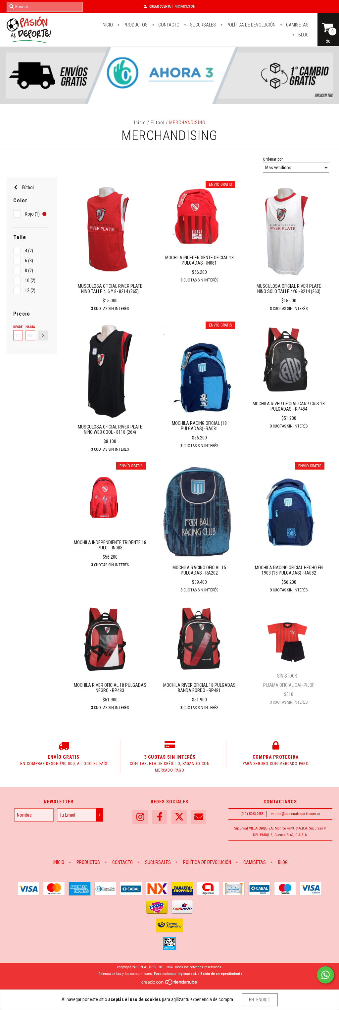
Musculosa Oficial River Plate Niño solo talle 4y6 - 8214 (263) (289, 288)
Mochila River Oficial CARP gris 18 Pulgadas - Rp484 (289, 406)
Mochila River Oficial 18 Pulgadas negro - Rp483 (110, 687)
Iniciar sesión (184, 6)
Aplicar (43, 335)
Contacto (168, 24)
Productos (135, 24)
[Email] (198, 817)
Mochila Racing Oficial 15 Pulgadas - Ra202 (199, 570)
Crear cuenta (160, 6)
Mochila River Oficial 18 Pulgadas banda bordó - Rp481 (199, 687)
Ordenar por (273, 159)
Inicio (107, 24)
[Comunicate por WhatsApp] (325, 975)
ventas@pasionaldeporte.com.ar (295, 814)
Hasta (30, 327)
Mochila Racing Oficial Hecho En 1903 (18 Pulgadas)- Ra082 (289, 570)
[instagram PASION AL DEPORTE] (140, 817)
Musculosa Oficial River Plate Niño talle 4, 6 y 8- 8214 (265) (110, 288)
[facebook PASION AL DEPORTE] (159, 817)
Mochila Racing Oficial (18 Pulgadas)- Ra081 (199, 426)
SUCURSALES (202, 24)
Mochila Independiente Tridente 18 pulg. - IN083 (110, 545)
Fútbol (158, 122)
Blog (303, 34)
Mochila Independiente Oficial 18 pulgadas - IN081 (199, 260)
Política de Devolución (250, 24)
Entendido (259, 999)
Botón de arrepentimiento (221, 974)
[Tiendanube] (170, 984)
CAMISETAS (297, 24)
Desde (18, 327)
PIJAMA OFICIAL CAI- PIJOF (288, 685)
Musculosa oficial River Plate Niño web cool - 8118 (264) (110, 429)
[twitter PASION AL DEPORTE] (179, 817)
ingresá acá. (187, 974)
